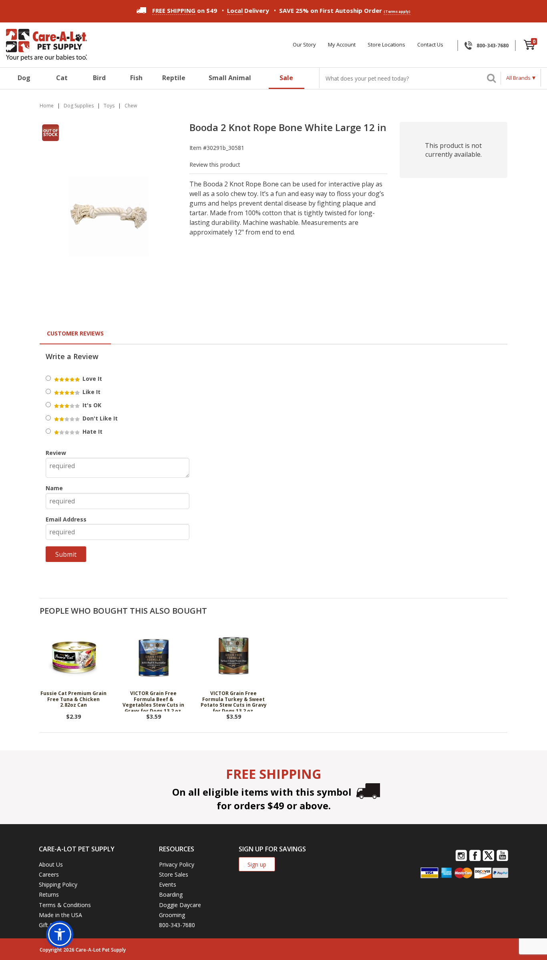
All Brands (518, 77)
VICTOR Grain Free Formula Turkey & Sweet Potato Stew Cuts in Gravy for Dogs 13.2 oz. (234, 701)
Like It (91, 392)
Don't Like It (99, 418)
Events (167, 884)
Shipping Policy (58, 884)
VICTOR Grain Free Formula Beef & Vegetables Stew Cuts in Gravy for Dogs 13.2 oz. (153, 701)
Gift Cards (51, 925)
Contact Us (430, 44)
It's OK (91, 405)
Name (54, 488)
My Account (342, 44)
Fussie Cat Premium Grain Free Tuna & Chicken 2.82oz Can (73, 699)
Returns (49, 894)
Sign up (256, 864)
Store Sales (173, 874)
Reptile (173, 77)
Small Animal (230, 77)
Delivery (248, 10)
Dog (24, 77)
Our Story (304, 44)
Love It (91, 378)
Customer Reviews (75, 333)
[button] (59, 934)
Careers (49, 874)
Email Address (66, 519)
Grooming (172, 915)
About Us (51, 864)
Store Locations (386, 44)
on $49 (184, 10)
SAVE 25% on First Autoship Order (344, 10)
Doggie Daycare (180, 905)
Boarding (171, 894)
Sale (286, 77)
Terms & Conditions (65, 905)
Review (56, 453)
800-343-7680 (493, 45)
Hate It (92, 431)
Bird (99, 77)
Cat (62, 77)
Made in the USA (60, 915)
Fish (136, 77)
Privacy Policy (176, 864)
